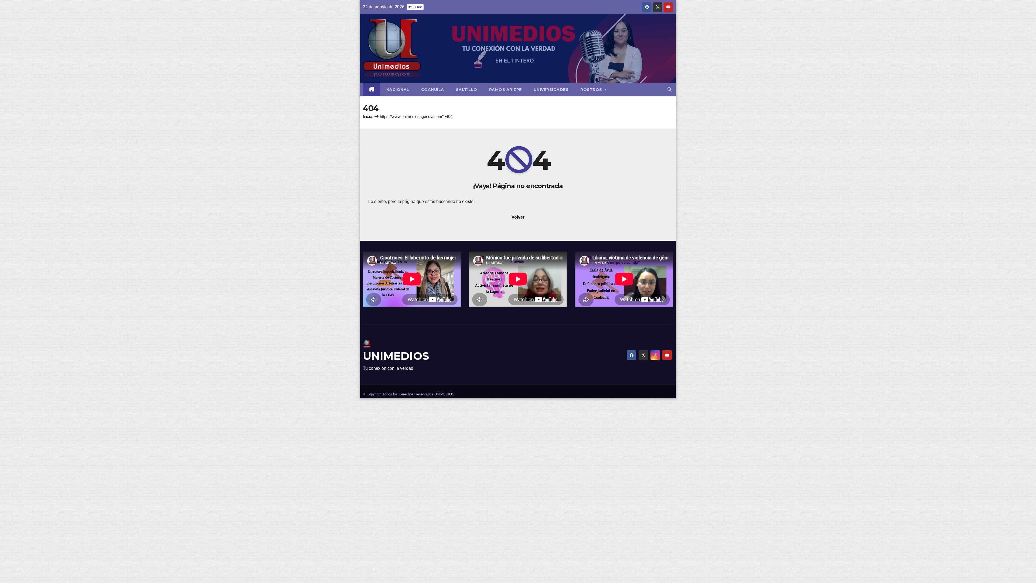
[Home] (371, 89)
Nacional (397, 89)
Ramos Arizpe (505, 89)
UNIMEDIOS (396, 355)
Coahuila (432, 89)
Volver (518, 217)
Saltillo (466, 89)
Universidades (551, 89)
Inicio (367, 116)
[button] (669, 89)
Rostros (591, 89)
